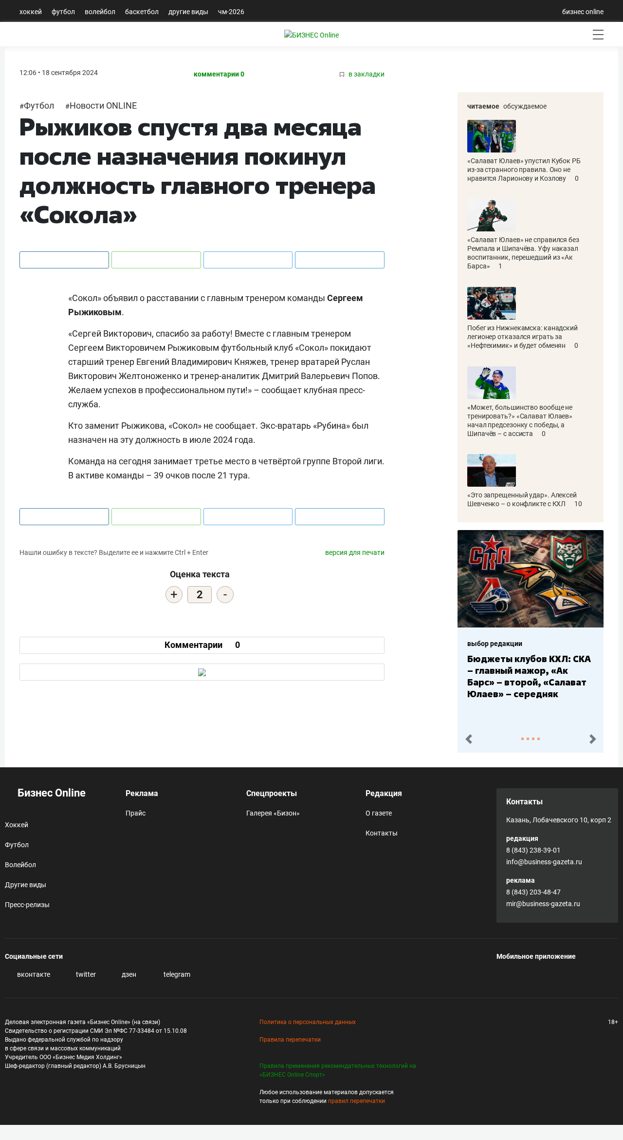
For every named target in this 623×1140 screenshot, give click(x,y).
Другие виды (188, 12)
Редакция (384, 793)
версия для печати (355, 552)
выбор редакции (494, 643)
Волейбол (100, 12)
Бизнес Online (50, 793)
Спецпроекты (271, 793)
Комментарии (202, 645)
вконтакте (33, 974)
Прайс (136, 813)
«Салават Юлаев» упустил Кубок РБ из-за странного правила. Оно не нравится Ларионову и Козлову (524, 169)
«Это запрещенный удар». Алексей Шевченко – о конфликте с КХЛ (522, 499)
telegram (176, 974)
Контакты (382, 833)
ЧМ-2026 (231, 12)
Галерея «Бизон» (273, 813)
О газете (379, 813)
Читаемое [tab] (483, 106)
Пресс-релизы (27, 905)
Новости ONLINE (103, 105)
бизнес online (583, 12)
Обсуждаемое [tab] (525, 106)
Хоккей (30, 12)
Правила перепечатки (290, 1039)
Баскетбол (142, 12)
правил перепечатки (356, 1101)
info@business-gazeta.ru (544, 862)
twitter (85, 974)
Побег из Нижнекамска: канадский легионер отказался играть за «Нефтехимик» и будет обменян (522, 336)
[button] (468, 739)
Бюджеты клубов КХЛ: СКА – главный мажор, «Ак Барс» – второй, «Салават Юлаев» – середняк (529, 676)
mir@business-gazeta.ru (543, 904)
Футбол (63, 12)
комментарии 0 (219, 74)
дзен (128, 974)
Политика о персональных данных (307, 1022)
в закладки (366, 74)
